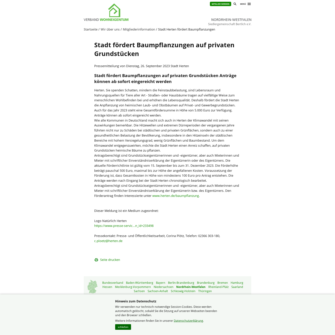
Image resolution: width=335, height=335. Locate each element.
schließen (123, 327)
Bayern (160, 283)
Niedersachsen (163, 287)
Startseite (91, 29)
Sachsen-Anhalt (158, 291)
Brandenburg (206, 283)
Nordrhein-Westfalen (191, 287)
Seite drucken (110, 260)
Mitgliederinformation (139, 29)
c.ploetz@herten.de (108, 241)
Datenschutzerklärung (188, 321)
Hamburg (237, 283)
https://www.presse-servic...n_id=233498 (124, 226)
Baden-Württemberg (139, 283)
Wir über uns (110, 29)
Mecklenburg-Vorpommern (133, 287)
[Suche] (235, 4)
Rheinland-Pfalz (218, 287)
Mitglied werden (220, 4)
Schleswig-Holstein (183, 291)
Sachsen (139, 291)
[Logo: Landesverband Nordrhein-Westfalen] (122, 12)
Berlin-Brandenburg (181, 283)
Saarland (237, 287)
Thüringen (205, 291)
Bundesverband (112, 283)
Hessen (107, 287)
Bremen (222, 283)
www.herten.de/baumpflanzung (175, 196)
